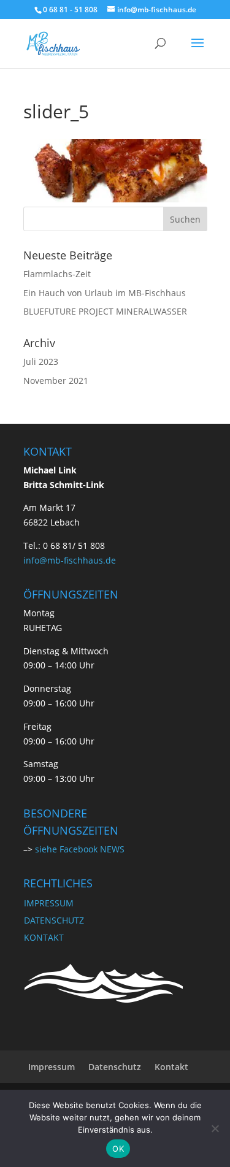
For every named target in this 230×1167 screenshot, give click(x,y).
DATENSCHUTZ (54, 920)
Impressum (51, 1067)
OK (118, 1149)
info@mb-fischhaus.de (69, 560)
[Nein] (215, 1128)
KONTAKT (44, 937)
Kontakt (171, 1067)
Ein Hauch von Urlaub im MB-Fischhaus (104, 293)
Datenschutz (114, 1067)
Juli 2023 (40, 361)
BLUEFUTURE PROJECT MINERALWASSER (105, 311)
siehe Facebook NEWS (80, 849)
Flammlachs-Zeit (57, 274)
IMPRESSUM (49, 903)
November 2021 (55, 380)
